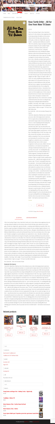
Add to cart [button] (9, 335)
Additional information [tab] (31, 217)
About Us (32, 13)
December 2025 (6, 362)
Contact (26, 13)
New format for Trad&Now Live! (9, 353)
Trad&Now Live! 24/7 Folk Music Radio (10, 355)
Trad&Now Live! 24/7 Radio (8, 17)
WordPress (26, 421)
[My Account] (5, 8)
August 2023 (5, 364)
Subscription (15, 13)
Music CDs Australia (40, 211)
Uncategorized (6, 371)
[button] (24, 23)
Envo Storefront (36, 421)
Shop (21, 13)
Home (4, 13)
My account (19, 17)
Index (9, 13)
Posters (38, 13)
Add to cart (40, 205)
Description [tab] (19, 217)
